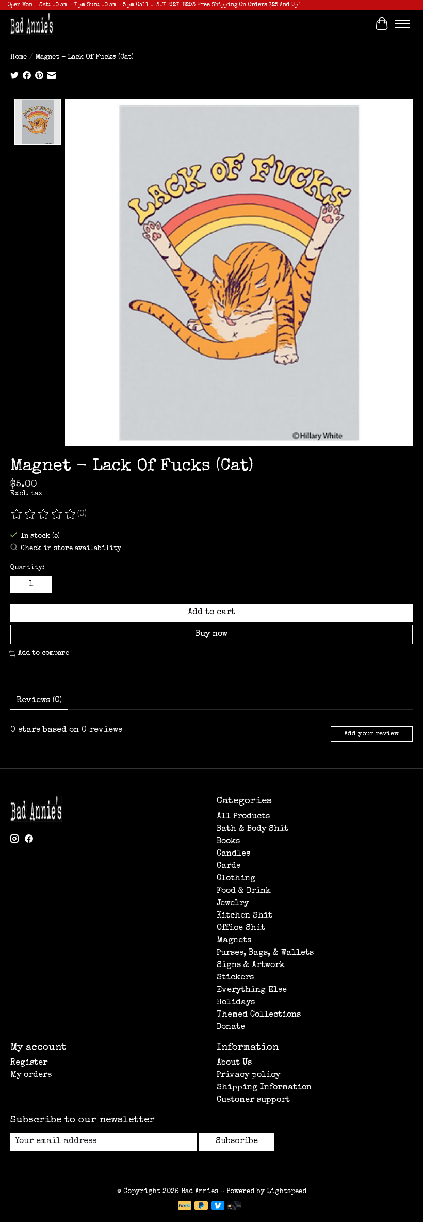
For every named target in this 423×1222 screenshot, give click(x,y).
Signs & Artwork (251, 965)
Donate (231, 1027)
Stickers (235, 978)
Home (18, 57)
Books (228, 842)
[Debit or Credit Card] (234, 1206)
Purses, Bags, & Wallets (265, 953)
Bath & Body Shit (252, 829)
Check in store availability (71, 548)
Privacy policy (248, 1075)
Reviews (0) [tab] (39, 701)
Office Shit (241, 928)
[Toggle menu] (402, 23)
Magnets (234, 941)
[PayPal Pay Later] (201, 1206)
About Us (234, 1063)
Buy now (211, 634)
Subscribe (237, 1141)
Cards (228, 866)
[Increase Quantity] (41, 584)
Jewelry (233, 903)
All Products (243, 817)
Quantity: (27, 568)
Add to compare (43, 653)
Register (28, 1063)
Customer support (253, 1100)
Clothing (236, 879)
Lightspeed (286, 1191)
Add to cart (211, 612)
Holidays (236, 1003)
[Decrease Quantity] (20, 584)
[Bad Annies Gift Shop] (31, 23)
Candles (233, 854)
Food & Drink (244, 891)
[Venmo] (217, 1206)
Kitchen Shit (244, 916)
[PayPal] (184, 1206)
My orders (31, 1075)
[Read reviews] (43, 514)
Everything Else (252, 990)
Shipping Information (264, 1088)
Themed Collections (259, 1015)
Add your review (371, 734)
